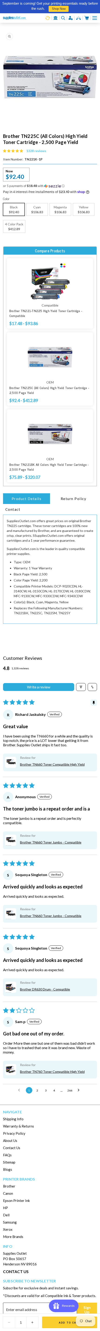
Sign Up (87, 1309)
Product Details (27, 499)
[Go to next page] (79, 1090)
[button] (94, 18)
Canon (8, 1193)
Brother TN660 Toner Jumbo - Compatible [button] (50, 842)
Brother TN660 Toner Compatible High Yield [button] (52, 764)
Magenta (60, 209)
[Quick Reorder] (47, 18)
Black (14, 209)
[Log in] (71, 18)
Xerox (8, 1229)
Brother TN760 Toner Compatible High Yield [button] (52, 1072)
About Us (10, 1140)
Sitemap (9, 1162)
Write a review (38, 687)
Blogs (7, 1169)
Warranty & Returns (18, 1126)
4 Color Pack (14, 226)
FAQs (7, 1155)
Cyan (37, 209)
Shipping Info (13, 1119)
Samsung (10, 1222)
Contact (12, 509)
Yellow (84, 209)
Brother (9, 1186)
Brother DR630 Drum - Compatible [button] (45, 989)
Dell (6, 1215)
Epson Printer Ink (16, 1200)
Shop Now (59, 8)
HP (5, 1208)
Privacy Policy (14, 1133)
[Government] (55, 18)
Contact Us (11, 1148)
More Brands (13, 1236)
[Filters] (81, 687)
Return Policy (74, 499)
